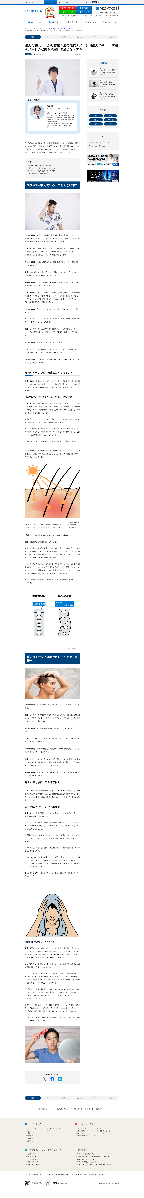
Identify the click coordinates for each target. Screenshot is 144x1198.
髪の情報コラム (109, 22)
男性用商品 (30, 1156)
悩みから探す (31, 1162)
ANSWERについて (45, 1109)
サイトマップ (50, 1174)
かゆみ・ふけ (80, 37)
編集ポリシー (101, 1109)
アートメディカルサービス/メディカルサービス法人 (93, 1164)
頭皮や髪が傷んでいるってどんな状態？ (40, 165)
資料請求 (84, 8)
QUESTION (39, 54)
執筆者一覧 (89, 1109)
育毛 (95, 37)
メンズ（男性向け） (37, 1124)
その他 (111, 37)
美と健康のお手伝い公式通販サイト (43, 1150)
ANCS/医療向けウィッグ (84, 1159)
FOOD (103, 146)
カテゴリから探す (32, 1164)
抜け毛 (64, 37)
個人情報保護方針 (63, 1174)
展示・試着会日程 (82, 1131)
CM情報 (51, 1131)
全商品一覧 (30, 1154)
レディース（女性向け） (88, 1124)
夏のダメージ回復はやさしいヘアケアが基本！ (42, 171)
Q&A (100, 1128)
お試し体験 (90, 22)
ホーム (27, 28)
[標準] (94, 1)
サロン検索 (84, 12)
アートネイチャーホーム (35, 1174)
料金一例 (72, 22)
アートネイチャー (30, 2)
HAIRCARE (94, 143)
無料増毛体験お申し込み (67, 8)
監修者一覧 (78, 1109)
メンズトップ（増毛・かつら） (39, 28)
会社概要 (102, 1174)
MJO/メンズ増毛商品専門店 (85, 1154)
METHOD (94, 146)
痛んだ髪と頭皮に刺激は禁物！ (38, 173)
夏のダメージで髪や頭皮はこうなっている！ (43, 168)
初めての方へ (34, 22)
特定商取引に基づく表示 (79, 1174)
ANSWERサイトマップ (63, 1109)
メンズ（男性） (50, 2)
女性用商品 (30, 1159)
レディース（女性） (64, 2)
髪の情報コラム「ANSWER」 (58, 28)
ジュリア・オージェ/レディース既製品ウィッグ (92, 1156)
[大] (99, 1)
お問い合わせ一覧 (54, 1128)
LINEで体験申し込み (67, 12)
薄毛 (48, 37)
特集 (70, 28)
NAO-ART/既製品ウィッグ (85, 1162)
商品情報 (53, 22)
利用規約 (93, 1174)
